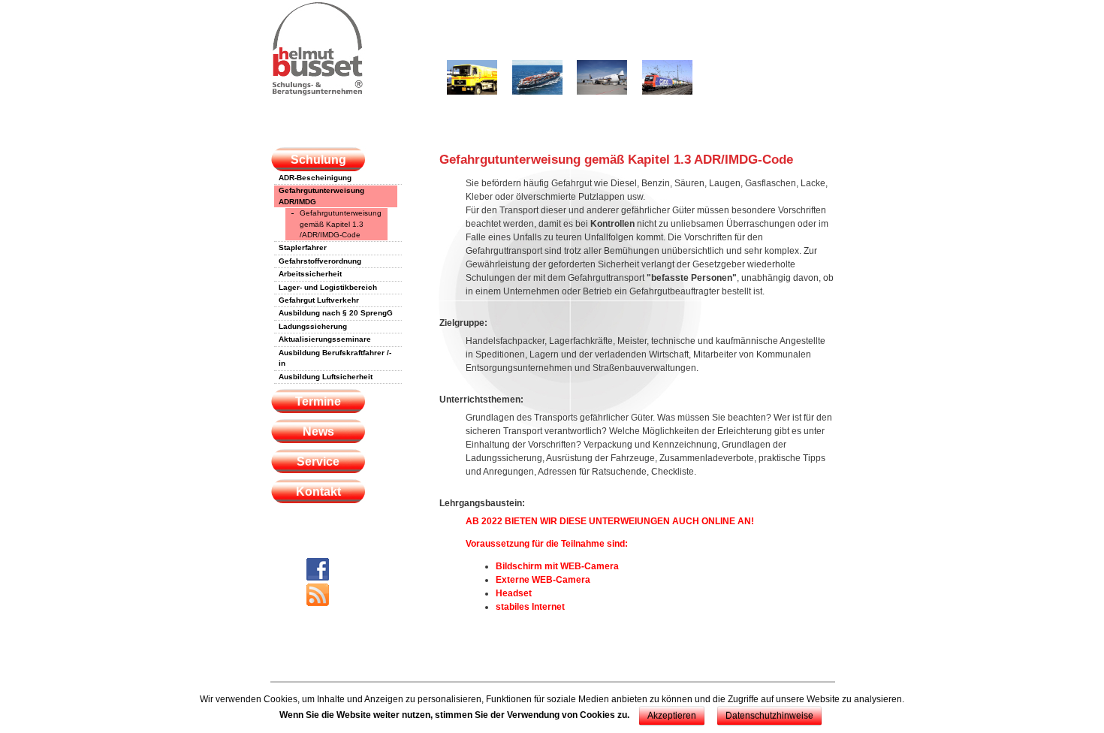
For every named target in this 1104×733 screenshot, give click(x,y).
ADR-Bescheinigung (315, 177)
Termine (318, 401)
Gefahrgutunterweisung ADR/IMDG (321, 195)
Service (318, 461)
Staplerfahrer (303, 247)
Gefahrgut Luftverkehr (319, 300)
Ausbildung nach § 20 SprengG (336, 313)
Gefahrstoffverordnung (320, 261)
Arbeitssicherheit (310, 274)
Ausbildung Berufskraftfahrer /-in (335, 357)
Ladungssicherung (313, 326)
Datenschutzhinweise (769, 715)
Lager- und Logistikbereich (328, 287)
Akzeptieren (671, 715)
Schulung (318, 159)
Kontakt (318, 491)
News (318, 431)
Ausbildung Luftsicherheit (326, 377)
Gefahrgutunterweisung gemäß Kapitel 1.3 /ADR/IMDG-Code (341, 224)
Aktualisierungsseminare (325, 339)
